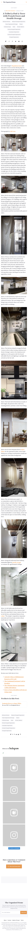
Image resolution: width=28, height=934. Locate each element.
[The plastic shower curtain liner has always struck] (14, 790)
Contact (9, 920)
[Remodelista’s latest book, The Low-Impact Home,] (14, 835)
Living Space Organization (7, 725)
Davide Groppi (16, 562)
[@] (6, 753)
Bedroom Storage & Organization (18, 21)
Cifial (2, 616)
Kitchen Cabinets (20, 26)
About (5, 920)
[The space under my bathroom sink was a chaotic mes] (14, 813)
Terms (22, 920)
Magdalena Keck (16, 66)
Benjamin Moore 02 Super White (11, 703)
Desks (14, 26)
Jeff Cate (12, 131)
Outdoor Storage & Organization (14, 34)
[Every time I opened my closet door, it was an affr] (14, 768)
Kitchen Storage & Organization (14, 29)
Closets (21, 24)
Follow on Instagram (15, 848)
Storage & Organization (14, 37)
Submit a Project (16, 920)
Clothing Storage (7, 26)
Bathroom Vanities (6, 21)
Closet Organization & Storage (11, 24)
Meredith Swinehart (10, 10)
